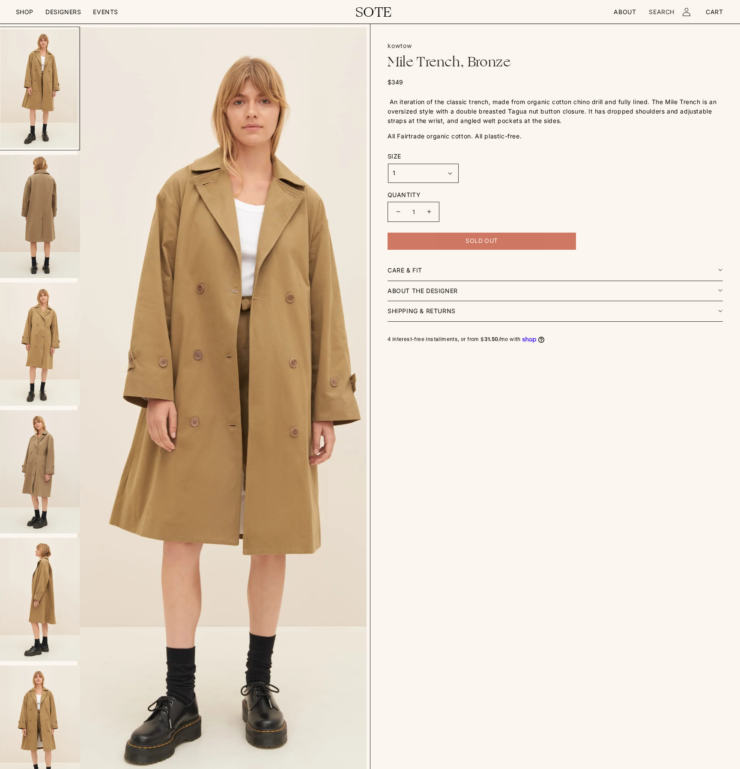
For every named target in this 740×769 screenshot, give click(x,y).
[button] (24, 12)
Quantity (404, 194)
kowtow (400, 45)
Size (394, 156)
